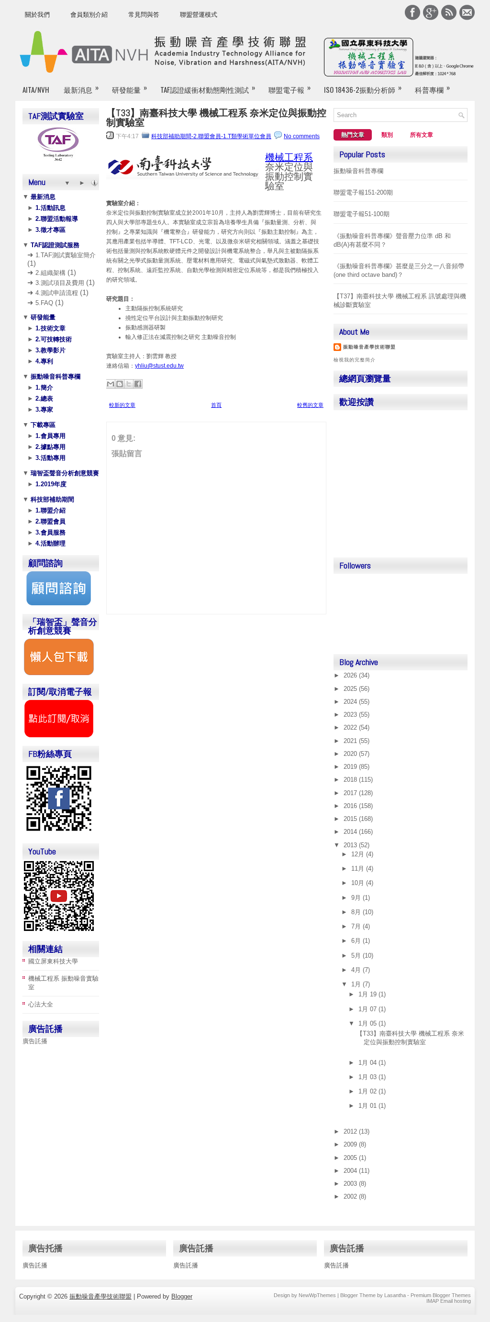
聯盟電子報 (289, 88)
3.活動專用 (49, 457)
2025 (351, 688)
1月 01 (368, 1105)
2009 (351, 1144)
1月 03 (368, 1077)
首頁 (216, 405)
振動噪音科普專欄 (54, 376)
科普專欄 (432, 88)
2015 (351, 818)
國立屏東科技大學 (53, 961)
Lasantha (395, 1295)
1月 (357, 984)
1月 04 (368, 1062)
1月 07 (368, 1009)
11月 (358, 868)
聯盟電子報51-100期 (362, 214)
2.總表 (43, 398)
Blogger (181, 1296)
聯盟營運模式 (198, 15)
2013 (351, 845)
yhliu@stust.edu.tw (159, 365)
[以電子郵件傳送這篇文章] (110, 384)
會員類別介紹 (89, 15)
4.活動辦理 (49, 543)
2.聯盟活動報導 (55, 218)
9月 (357, 897)
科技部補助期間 (51, 499)
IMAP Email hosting (448, 1301)
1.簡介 (43, 387)
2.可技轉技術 (52, 339)
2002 (351, 1196)
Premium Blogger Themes (441, 1295)
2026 (351, 675)
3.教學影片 (49, 350)
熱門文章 (352, 134)
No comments (302, 136)
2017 (351, 793)
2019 (351, 766)
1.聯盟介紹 (49, 510)
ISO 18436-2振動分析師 (362, 88)
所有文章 (421, 134)
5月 (357, 955)
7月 (357, 926)
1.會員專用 (49, 435)
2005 (351, 1157)
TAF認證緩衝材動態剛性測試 (207, 88)
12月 (358, 854)
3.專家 (43, 409)
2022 (351, 727)
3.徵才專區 (49, 229)
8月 (357, 912)
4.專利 (43, 361)
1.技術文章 (49, 328)
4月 (357, 969)
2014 (351, 831)
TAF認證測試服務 (54, 245)
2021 (351, 740)
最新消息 (81, 88)
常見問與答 (143, 15)
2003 (351, 1183)
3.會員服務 (49, 532)
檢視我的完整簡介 (355, 359)
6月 (357, 940)
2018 (351, 779)
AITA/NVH (35, 89)
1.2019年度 (50, 484)
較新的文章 (122, 405)
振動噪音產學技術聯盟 (369, 347)
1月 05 (368, 1023)
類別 (387, 134)
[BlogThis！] (119, 384)
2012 (351, 1131)
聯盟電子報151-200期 (363, 192)
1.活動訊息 (49, 207)
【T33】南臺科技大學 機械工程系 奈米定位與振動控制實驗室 (216, 117)
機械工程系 (289, 157)
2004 (351, 1170)
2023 (351, 714)
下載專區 (42, 424)
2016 (351, 805)
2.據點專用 (49, 446)
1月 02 (368, 1091)
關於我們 (37, 15)
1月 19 (368, 994)
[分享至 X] (129, 384)
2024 (351, 701)
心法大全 (40, 1004)
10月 (358, 882)
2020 (351, 753)
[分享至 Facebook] (138, 384)
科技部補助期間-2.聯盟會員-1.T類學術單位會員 (211, 136)
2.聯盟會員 (49, 521)
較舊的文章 (310, 405)
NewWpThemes (317, 1295)
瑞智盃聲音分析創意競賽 (64, 473)
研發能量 (129, 88)
